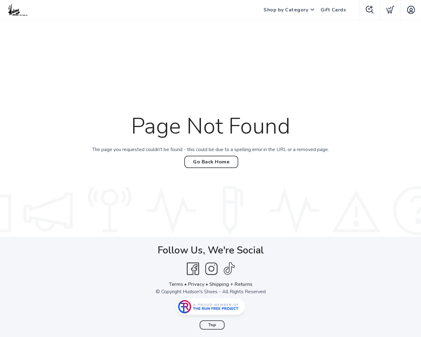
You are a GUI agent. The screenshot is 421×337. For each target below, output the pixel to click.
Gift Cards (333, 9)
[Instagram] (211, 269)
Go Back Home (211, 161)
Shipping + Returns (230, 284)
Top (212, 325)
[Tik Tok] (229, 269)
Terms (176, 284)
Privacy (196, 284)
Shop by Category (286, 9)
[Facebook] (193, 269)
